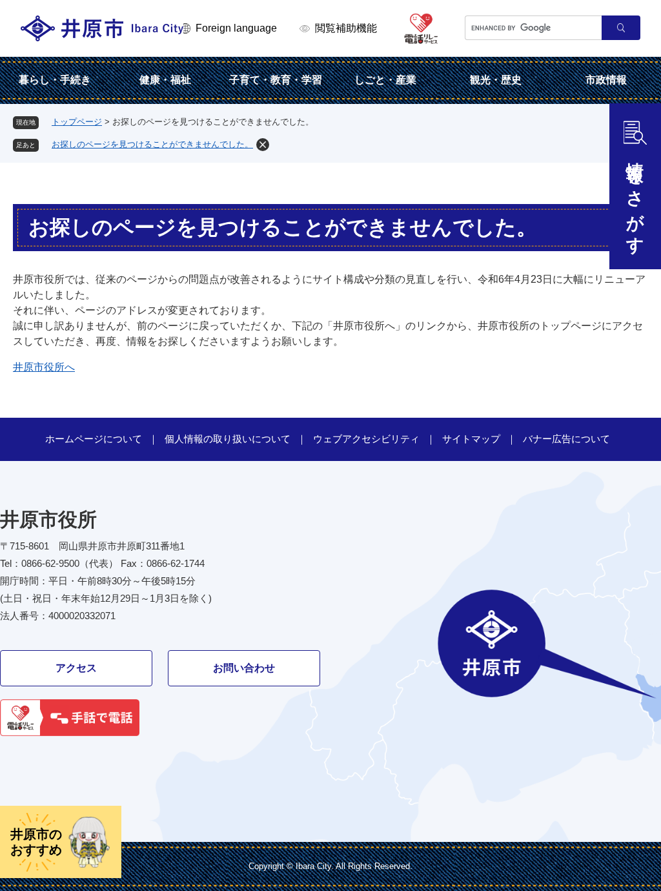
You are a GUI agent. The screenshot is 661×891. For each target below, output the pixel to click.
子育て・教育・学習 (275, 79)
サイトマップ (471, 438)
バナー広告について (566, 438)
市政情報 (606, 79)
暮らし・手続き (55, 79)
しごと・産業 (385, 79)
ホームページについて (93, 438)
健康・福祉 (165, 79)
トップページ (77, 122)
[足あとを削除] (262, 144)
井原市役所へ (44, 367)
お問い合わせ (244, 667)
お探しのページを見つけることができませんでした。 (152, 144)
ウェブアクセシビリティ (366, 438)
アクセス (76, 667)
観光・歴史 (496, 79)
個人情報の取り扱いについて (227, 438)
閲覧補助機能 (346, 28)
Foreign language (236, 28)
